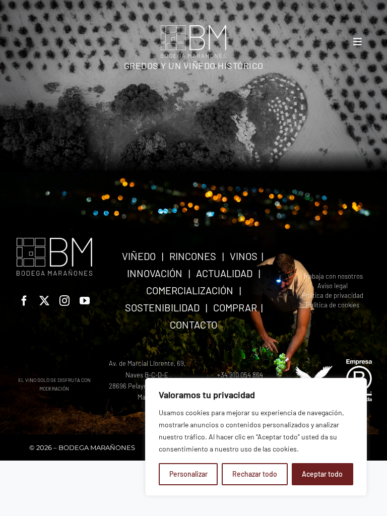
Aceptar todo (322, 474)
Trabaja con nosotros (333, 276)
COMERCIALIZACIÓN (189, 290)
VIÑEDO (139, 256)
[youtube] (85, 301)
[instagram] (64, 301)
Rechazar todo (254, 474)
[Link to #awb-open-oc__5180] (357, 41)
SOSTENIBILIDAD (162, 307)
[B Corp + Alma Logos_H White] (332, 362)
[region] (256, 437)
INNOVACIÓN (154, 273)
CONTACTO (193, 324)
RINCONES (192, 256)
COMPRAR (235, 307)
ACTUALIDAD (224, 273)
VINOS (243, 256)
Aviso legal (332, 286)
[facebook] (24, 301)
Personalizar (188, 474)
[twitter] (44, 301)
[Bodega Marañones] (193, 28)
